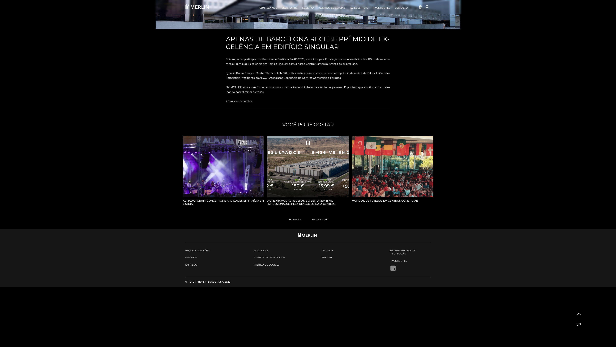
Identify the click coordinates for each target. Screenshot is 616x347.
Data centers (359, 7)
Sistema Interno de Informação (402, 252)
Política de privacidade (269, 257)
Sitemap (327, 257)
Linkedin (393, 268)
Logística (308, 7)
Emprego (191, 264)
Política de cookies (266, 264)
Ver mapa (328, 250)
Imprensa (191, 257)
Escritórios (289, 7)
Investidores (381, 7)
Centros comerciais (332, 7)
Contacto (401, 7)
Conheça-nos (268, 7)
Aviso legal (261, 250)
